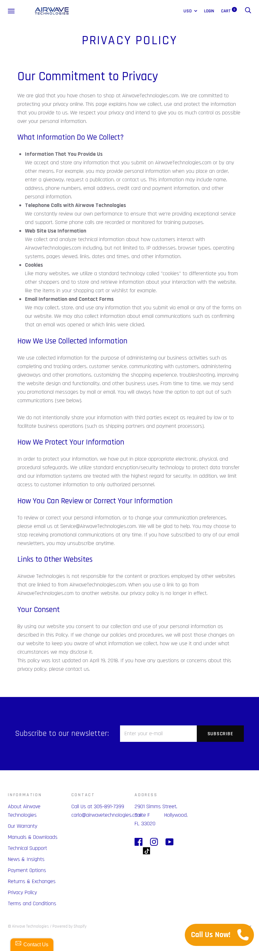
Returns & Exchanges (32, 881)
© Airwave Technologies (28, 926)
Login (209, 11)
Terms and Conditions (32, 903)
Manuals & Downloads (32, 837)
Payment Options (27, 870)
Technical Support (27, 848)
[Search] (248, 11)
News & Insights (26, 859)
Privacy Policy (22, 892)
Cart (228, 11)
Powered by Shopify (69, 926)
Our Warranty (22, 826)
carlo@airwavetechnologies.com (106, 815)
